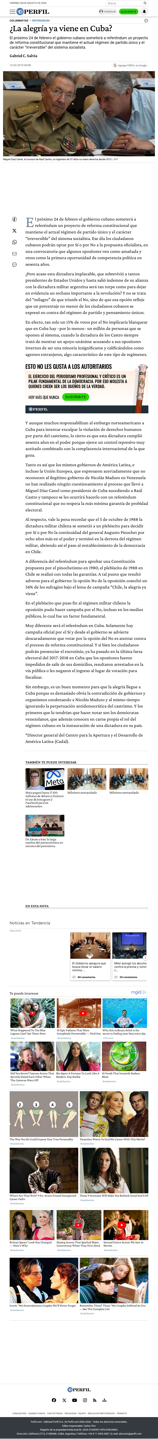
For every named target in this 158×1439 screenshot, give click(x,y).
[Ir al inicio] (32, 11)
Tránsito (122, 1413)
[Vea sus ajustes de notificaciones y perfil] (144, 11)
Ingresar (110, 11)
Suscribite (129, 11)
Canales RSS (19, 1413)
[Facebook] (54, 1400)
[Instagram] (85, 1400)
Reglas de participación (101, 1413)
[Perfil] (79, 1391)
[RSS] (94, 1401)
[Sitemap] (104, 1400)
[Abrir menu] (12, 11)
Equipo (82, 1413)
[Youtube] (74, 1401)
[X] (64, 1400)
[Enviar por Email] (14, 253)
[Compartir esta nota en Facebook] (14, 219)
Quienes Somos (36, 1413)
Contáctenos (55, 1413)
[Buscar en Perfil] (145, 3)
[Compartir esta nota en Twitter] (14, 230)
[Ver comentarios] (145, 21)
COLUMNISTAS (19, 20)
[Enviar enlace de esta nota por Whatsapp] (14, 242)
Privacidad (70, 1413)
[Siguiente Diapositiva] (145, 957)
